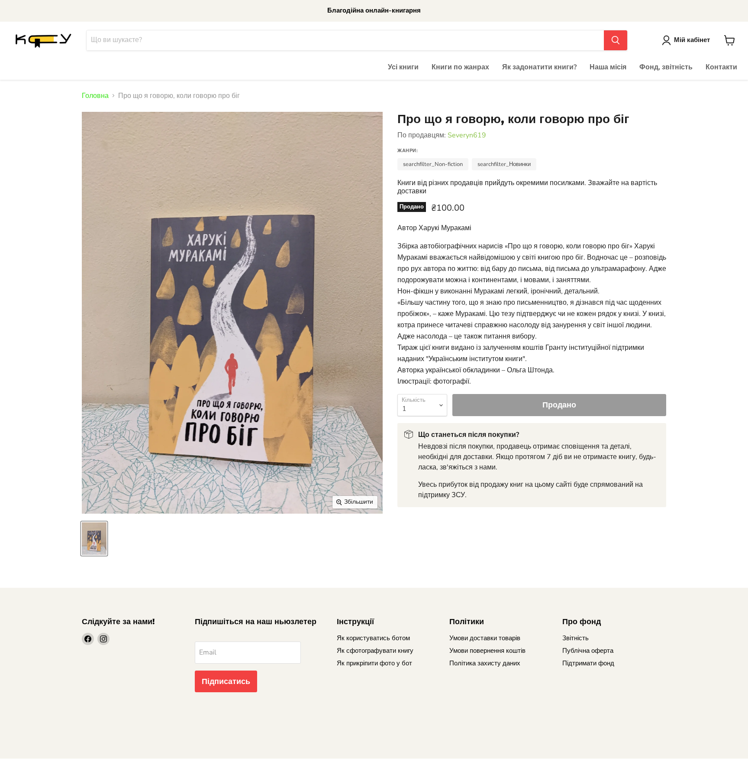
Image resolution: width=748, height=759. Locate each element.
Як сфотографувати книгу (375, 650)
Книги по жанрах (460, 67)
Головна (95, 96)
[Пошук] (615, 40)
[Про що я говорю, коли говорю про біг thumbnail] (94, 538)
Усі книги (403, 67)
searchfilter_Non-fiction (433, 164)
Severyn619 (467, 135)
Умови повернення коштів (487, 650)
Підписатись (226, 681)
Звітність (575, 638)
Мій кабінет (692, 40)
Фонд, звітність (666, 67)
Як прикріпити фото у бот (374, 663)
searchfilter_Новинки (504, 164)
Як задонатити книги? (539, 67)
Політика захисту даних (484, 663)
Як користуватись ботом (373, 638)
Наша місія (608, 67)
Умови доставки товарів (484, 638)
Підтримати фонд (588, 663)
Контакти (721, 67)
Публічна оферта (587, 650)
